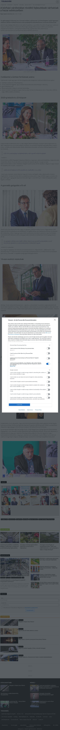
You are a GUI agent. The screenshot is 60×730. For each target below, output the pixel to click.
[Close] (55, 320)
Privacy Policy (38, 409)
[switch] (48, 348)
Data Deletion (22, 409)
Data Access (30, 409)
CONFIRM (19, 404)
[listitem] (30, 345)
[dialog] (30, 365)
